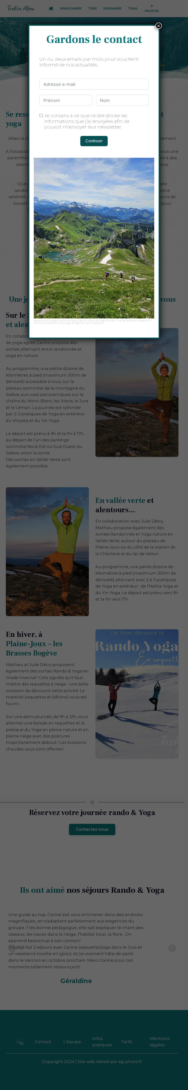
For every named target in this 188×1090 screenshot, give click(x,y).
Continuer (94, 141)
